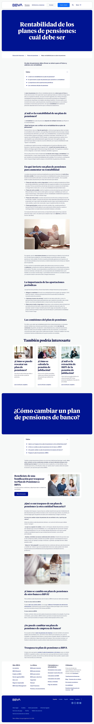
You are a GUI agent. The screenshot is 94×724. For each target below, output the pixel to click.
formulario (75, 673)
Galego (72, 699)
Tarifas (27, 710)
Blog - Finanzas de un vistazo (73, 679)
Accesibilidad (69, 685)
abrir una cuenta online (34, 604)
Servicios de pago (17, 710)
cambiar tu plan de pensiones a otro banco (48, 652)
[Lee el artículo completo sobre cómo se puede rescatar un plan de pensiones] (23, 352)
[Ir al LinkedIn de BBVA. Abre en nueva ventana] (78, 703)
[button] (51, 5)
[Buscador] (72, 5)
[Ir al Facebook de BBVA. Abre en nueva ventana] (72, 703)
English (66, 699)
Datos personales (33, 707)
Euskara (77, 699)
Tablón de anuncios (37, 710)
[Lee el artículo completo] (47, 352)
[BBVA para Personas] (17, 5)
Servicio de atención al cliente (21, 713)
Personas (27, 5)
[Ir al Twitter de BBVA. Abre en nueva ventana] (75, 703)
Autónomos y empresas (38, 5)
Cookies (23, 707)
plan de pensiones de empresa (44, 633)
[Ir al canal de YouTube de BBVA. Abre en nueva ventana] (80, 703)
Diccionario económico (72, 682)
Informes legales (44, 707)
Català (60, 699)
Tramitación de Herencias (72, 676)
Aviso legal (15, 707)
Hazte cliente (63, 5)
